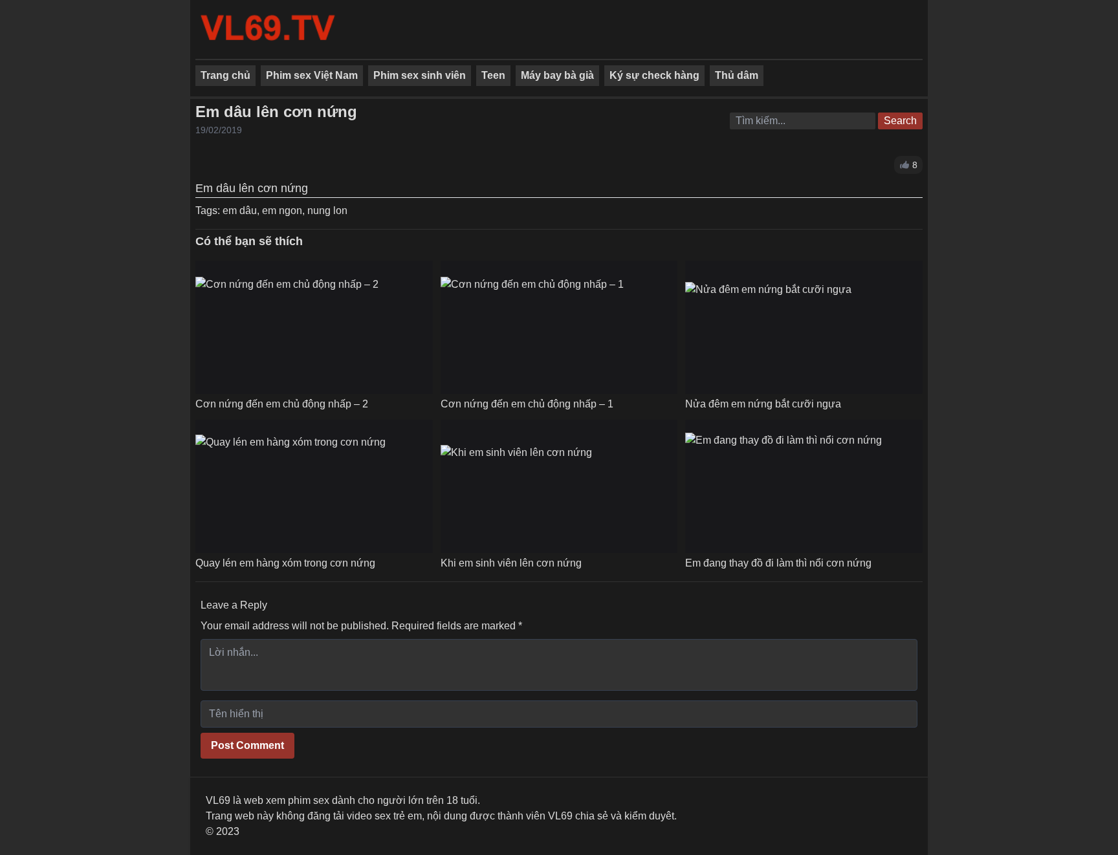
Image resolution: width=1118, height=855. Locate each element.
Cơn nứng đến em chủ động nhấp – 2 (281, 403)
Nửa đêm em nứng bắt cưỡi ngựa (763, 403)
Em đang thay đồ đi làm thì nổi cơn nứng (778, 562)
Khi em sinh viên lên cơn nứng (511, 562)
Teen (493, 75)
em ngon (282, 210)
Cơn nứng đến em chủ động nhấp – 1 (527, 403)
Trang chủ (225, 75)
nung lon (327, 210)
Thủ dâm (736, 75)
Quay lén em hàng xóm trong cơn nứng (285, 562)
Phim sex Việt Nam (312, 75)
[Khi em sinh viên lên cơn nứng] (516, 486)
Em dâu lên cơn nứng (276, 111)
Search (900, 120)
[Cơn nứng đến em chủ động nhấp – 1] (532, 327)
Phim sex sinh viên (419, 75)
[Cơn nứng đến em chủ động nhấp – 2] (286, 327)
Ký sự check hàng (654, 75)
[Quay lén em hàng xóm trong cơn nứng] (290, 487)
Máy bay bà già (557, 75)
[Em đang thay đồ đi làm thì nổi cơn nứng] (783, 486)
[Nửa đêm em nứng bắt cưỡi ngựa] (768, 327)
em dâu (240, 210)
